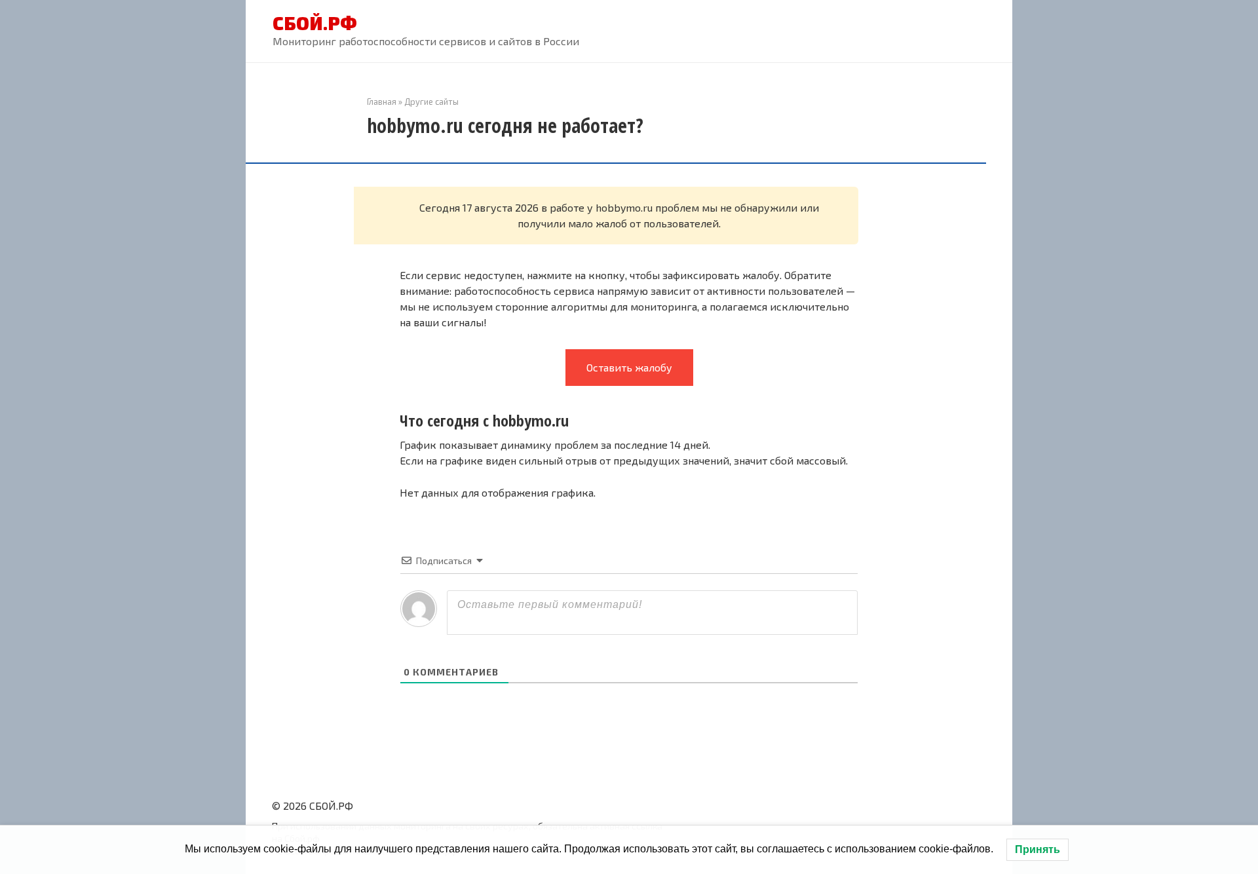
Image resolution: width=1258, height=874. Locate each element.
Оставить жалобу (629, 367)
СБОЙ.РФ (315, 23)
